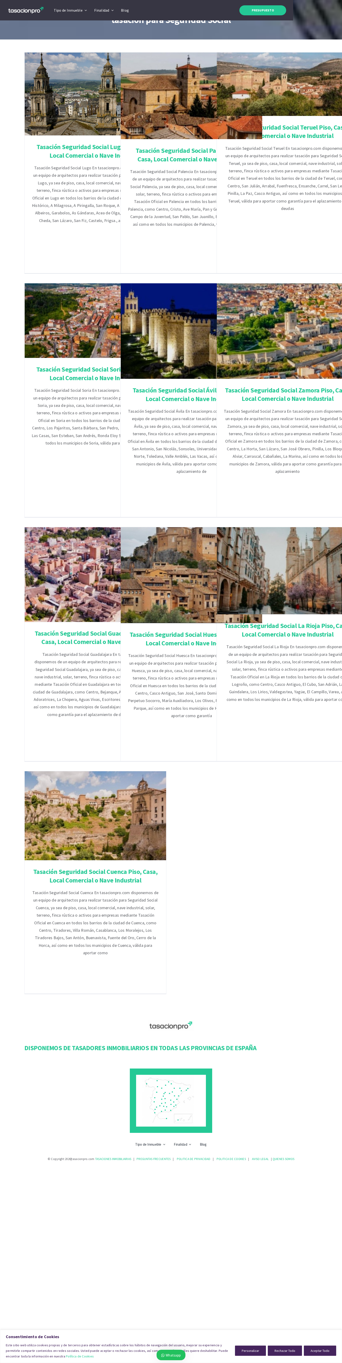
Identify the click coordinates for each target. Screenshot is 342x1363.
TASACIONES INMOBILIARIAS (113, 1159)
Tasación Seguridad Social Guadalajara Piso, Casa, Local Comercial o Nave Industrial (95, 574)
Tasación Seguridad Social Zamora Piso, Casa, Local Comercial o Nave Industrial (287, 331)
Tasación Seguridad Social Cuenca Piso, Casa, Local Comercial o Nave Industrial (95, 815)
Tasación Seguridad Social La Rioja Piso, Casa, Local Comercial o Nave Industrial (287, 570)
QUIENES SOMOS (284, 1159)
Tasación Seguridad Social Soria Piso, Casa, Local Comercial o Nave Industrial (95, 320)
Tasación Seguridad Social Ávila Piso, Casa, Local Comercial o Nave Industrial (191, 331)
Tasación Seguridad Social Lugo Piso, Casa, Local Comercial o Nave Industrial (95, 94)
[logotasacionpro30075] (26, 7)
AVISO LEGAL (260, 1159)
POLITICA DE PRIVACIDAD (194, 1159)
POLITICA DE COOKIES (231, 1159)
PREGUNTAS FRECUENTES (154, 1159)
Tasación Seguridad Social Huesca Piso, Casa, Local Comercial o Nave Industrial (191, 575)
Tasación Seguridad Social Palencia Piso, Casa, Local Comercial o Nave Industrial (191, 95)
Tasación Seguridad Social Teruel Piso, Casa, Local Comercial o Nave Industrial (287, 84)
